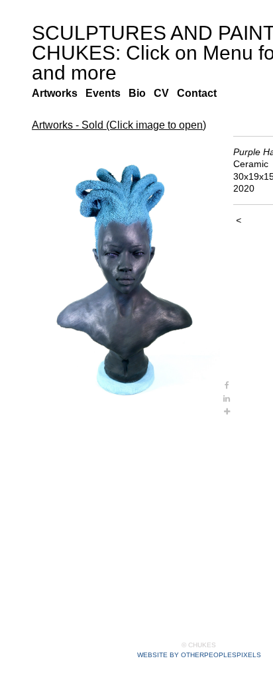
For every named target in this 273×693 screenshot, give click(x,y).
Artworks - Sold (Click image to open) (119, 125)
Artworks (57, 93)
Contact (200, 93)
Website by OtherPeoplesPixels (199, 655)
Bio (141, 93)
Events (107, 93)
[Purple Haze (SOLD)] (126, 277)
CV (164, 93)
